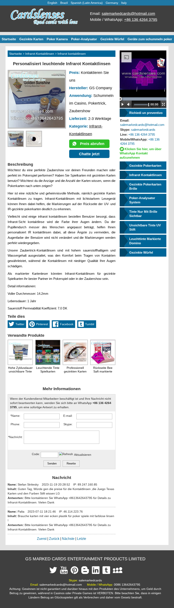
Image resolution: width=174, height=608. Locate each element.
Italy (124, 2)
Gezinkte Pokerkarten (145, 165)
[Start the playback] (123, 104)
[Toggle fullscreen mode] (163, 104)
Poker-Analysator (84, 39)
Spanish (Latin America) (87, 2)
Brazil (64, 2)
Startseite (9, 39)
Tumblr (89, 324)
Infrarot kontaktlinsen (72, 53)
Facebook (66, 324)
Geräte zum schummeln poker (150, 39)
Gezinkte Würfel (112, 39)
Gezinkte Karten (31, 39)
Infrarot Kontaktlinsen (145, 175)
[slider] (120, 99)
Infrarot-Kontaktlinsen (39, 53)
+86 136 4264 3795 (140, 19)
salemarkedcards (137, 129)
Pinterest (42, 324)
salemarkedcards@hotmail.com (128, 13)
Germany (112, 2)
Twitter (19, 324)
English (52, 2)
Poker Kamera (57, 39)
